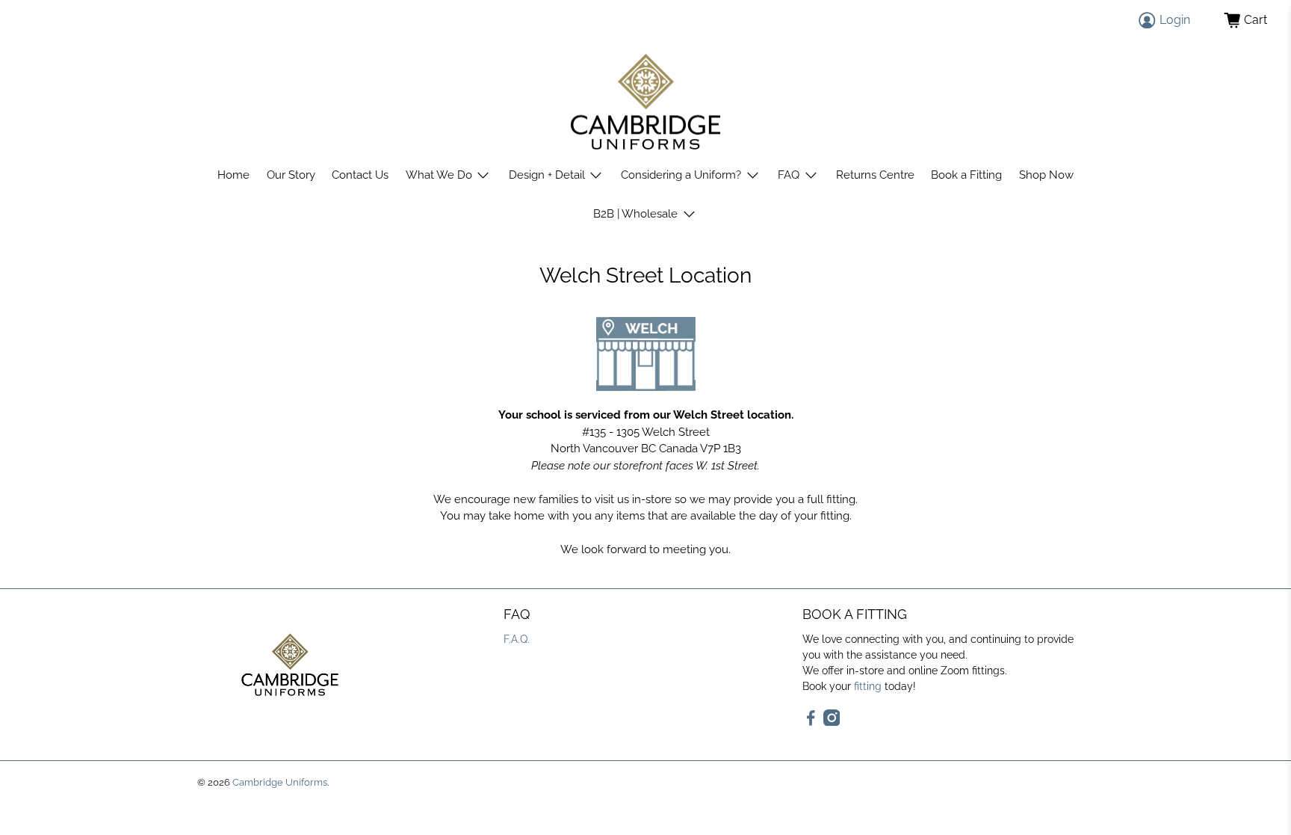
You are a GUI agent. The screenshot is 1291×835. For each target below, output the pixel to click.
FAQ (788, 175)
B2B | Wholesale (635, 214)
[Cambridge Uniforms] (645, 102)
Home (233, 175)
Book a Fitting (966, 175)
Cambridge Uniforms (279, 782)
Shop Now (1046, 175)
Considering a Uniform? (681, 175)
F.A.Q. (517, 639)
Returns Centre (875, 175)
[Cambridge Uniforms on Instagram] (831, 722)
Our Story (291, 175)
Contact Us (360, 175)
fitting (868, 686)
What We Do (439, 175)
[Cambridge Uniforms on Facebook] (811, 722)
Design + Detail (547, 175)
